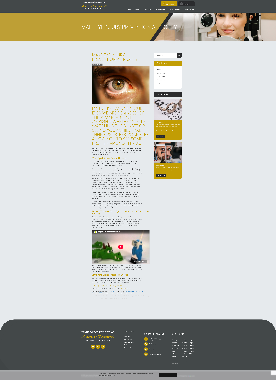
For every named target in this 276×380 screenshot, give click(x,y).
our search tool (126, 288)
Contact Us (189, 9)
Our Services (161, 73)
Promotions (160, 9)
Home (129, 9)
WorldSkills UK (112, 291)
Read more (159, 137)
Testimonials (161, 80)
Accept (168, 375)
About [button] (137, 9)
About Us (160, 69)
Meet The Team (162, 76)
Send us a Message (155, 354)
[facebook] (93, 347)
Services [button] (148, 9)
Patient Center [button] (175, 9)
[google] (103, 347)
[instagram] (98, 347)
